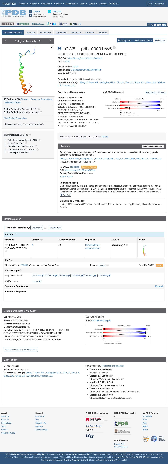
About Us (5, 416)
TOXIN (75, 66)
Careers (103, 3)
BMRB (145, 426)
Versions (103, 32)
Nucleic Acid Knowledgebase (121, 445)
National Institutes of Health (99, 457)
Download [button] (71, 3)
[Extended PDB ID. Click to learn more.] (114, 47)
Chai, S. (120, 82)
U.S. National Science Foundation (59, 454)
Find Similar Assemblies (15, 118)
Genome (90, 32)
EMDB (145, 429)
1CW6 (70, 176)
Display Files (125, 40)
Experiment (61, 32)
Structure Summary (13, 32)
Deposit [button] (23, 3)
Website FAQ (40, 423)
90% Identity (76, 275)
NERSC (91, 459)
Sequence (76, 32)
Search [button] (34, 3)
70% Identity (63, 275)
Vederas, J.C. (69, 85)
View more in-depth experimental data (21, 349)
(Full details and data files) (113, 365)
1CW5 (63, 176)
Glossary (39, 426)
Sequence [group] (36, 227)
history (105, 136)
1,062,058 (57, 11)
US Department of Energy (100, 454)
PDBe (145, 419)
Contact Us (40, 416)
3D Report (151, 92)
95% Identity (89, 275)
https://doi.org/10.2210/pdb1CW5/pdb (85, 58)
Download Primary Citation (152, 146)
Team (3, 426)
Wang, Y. (84, 82)
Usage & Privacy (8, 432)
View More (66, 195)
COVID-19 (113, 3)
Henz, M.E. (94, 82)
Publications (6, 423)
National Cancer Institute (144, 454)
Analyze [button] (58, 3)
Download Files (143, 40)
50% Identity (50, 275)
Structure (31, 32)
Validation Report (13, 102)
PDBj (145, 423)
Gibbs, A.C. (140, 82)
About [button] (92, 3)
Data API (161, 40)
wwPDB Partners (150, 412)
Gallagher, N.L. (87, 158)
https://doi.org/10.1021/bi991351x (80, 170)
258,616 (36, 11)
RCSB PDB (9, 4)
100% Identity (103, 275)
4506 (67, 61)
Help (150, 3)
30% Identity (37, 275)
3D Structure (55, 227)
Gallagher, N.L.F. (108, 82)
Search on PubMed (89, 167)
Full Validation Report (101, 320)
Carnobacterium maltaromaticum (86, 69)
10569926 (74, 166)
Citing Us (5, 419)
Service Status (41, 429)
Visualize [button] (45, 3)
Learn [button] (83, 3)
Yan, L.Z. (129, 82)
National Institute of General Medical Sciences (63, 457)
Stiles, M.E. (151, 82)
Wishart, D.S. (142, 158)
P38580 (24, 265)
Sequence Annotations (41, 99)
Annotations (45, 32)
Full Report (162, 92)
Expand (159, 286)
